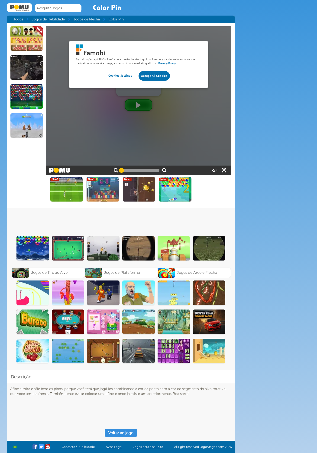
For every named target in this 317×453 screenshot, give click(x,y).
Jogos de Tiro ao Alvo (49, 272)
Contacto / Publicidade (78, 447)
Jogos (18, 19)
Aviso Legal (114, 447)
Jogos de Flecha (87, 19)
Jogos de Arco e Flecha (197, 272)
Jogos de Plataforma (122, 272)
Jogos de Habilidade (48, 19)
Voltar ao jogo (120, 433)
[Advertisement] (120, 221)
